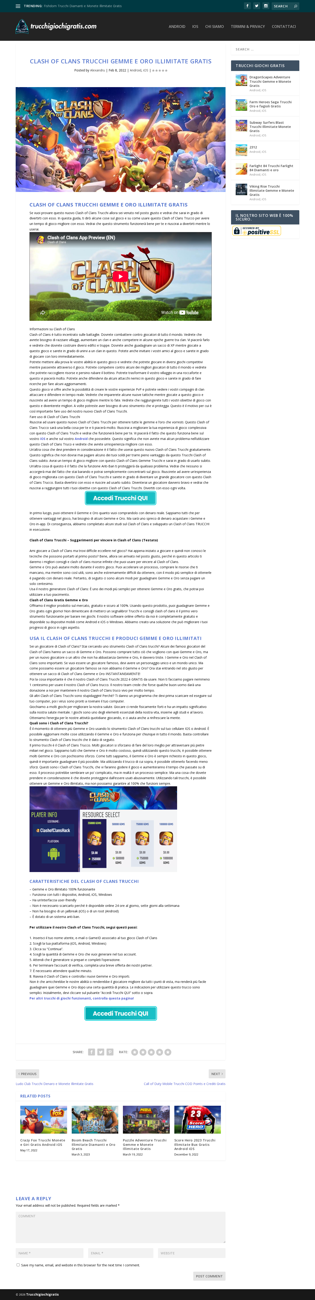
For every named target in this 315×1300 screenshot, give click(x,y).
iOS (195, 27)
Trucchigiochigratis (42, 1294)
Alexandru (97, 70)
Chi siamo (214, 27)
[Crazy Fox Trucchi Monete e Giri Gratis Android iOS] (43, 1120)
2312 (253, 147)
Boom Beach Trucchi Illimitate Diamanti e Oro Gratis (94, 1144)
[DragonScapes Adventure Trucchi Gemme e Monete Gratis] (241, 80)
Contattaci (284, 27)
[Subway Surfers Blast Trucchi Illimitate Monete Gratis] (241, 125)
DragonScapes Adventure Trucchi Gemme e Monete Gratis (270, 81)
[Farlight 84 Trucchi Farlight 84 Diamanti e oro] (241, 169)
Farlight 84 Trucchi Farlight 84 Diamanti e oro (271, 168)
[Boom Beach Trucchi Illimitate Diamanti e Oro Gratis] (95, 1120)
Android (177, 27)
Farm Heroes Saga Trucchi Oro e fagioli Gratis (271, 104)
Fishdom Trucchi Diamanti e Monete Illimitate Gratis (83, 6)
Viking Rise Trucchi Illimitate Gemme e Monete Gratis (272, 190)
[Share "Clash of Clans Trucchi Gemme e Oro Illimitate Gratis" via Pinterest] (110, 1052)
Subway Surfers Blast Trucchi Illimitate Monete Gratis (270, 126)
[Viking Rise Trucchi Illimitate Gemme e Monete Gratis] (241, 189)
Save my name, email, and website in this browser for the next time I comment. (80, 1265)
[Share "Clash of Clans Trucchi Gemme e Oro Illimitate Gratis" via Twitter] (100, 1052)
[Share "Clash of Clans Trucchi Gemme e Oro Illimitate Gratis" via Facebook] (91, 1052)
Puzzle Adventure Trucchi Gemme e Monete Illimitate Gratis (144, 1144)
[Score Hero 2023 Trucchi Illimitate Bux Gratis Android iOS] (197, 1120)
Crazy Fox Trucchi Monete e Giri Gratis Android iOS (42, 1142)
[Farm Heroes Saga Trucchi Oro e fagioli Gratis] (241, 105)
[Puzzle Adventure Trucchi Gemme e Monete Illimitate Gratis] (146, 1120)
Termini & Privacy (248, 27)
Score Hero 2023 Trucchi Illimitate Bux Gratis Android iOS (195, 1144)
